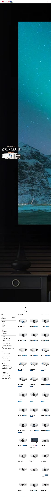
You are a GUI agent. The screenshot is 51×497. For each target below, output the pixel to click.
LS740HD (32, 340)
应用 (3, 330)
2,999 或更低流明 (6, 353)
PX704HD (32, 475)
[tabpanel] (25, 152)
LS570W (20, 326)
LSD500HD (43, 430)
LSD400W (20, 415)
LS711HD (43, 326)
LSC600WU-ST (33, 369)
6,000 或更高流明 (6, 360)
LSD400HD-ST (21, 400)
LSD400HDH (33, 400)
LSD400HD (43, 384)
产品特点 (4, 372)
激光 (4, 326)
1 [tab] (25, 307)
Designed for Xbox (7, 375)
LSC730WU (21, 384)
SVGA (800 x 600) (6, 340)
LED (4, 323)
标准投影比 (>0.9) (6, 365)
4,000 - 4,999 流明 (6, 357)
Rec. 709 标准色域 (7, 378)
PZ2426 (20, 490)
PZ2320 (43, 475)
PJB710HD (43, 461)
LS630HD (32, 326)
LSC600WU (21, 369)
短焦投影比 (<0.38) (7, 368)
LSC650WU (43, 369)
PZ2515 (31, 490)
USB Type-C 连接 (6, 377)
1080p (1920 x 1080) (7, 345)
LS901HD (32, 355)
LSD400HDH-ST (45, 400)
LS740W (43, 340)
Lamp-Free (5, 373)
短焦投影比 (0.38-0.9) (7, 367)
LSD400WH (32, 415)
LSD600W (20, 446)
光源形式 (4, 321)
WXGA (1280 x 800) (7, 343)
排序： (43, 314)
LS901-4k (20, 355)
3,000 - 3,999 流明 (6, 355)
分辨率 (3, 336)
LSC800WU (32, 384)
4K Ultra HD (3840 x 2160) (8, 348)
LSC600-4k (43, 355)
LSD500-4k (32, 430)
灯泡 (4, 325)
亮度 (3, 352)
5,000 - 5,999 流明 (6, 358)
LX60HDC (32, 446)
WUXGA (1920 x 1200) (7, 347)
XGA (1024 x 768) (6, 341)
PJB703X (32, 461)
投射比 (3, 363)
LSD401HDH (21, 430)
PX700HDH (21, 475)
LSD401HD (43, 415)
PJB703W (20, 461)
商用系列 (5, 331)
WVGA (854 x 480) (6, 338)
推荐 (46, 314)
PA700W (43, 446)
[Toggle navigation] (48, 1)
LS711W (20, 340)
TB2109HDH (44, 490)
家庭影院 (5, 333)
